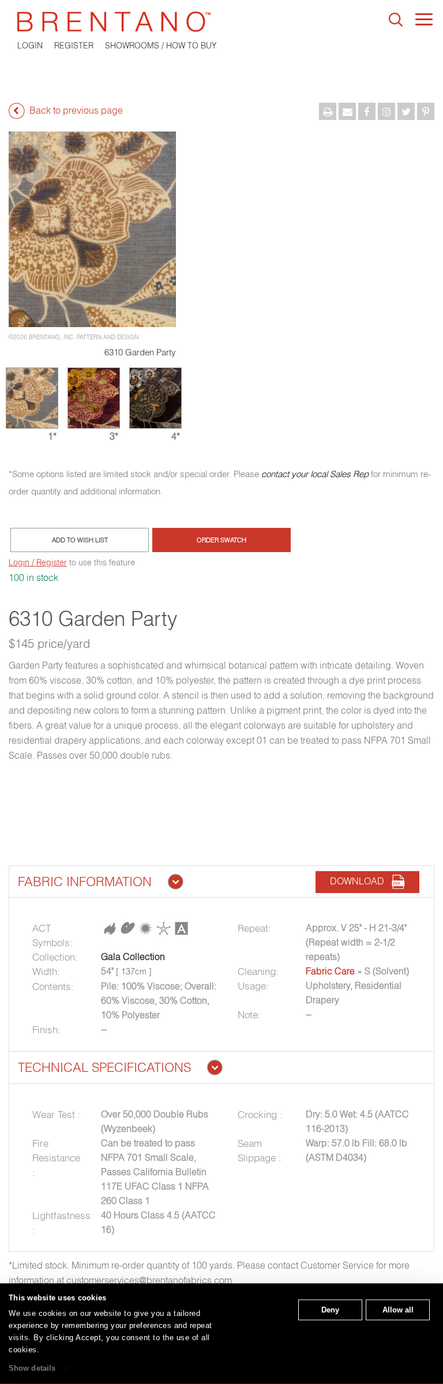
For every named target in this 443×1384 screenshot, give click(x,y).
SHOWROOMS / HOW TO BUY (161, 45)
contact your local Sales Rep (315, 473)
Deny (330, 1310)
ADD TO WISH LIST (80, 540)
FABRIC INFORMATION (85, 881)
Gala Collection (133, 956)
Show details (32, 1368)
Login (30, 45)
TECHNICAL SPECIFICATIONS (104, 1067)
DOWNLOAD (360, 881)
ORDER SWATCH (221, 540)
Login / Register (38, 562)
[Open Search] (396, 20)
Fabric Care (330, 971)
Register (73, 45)
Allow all (398, 1310)
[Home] (221, 22)
